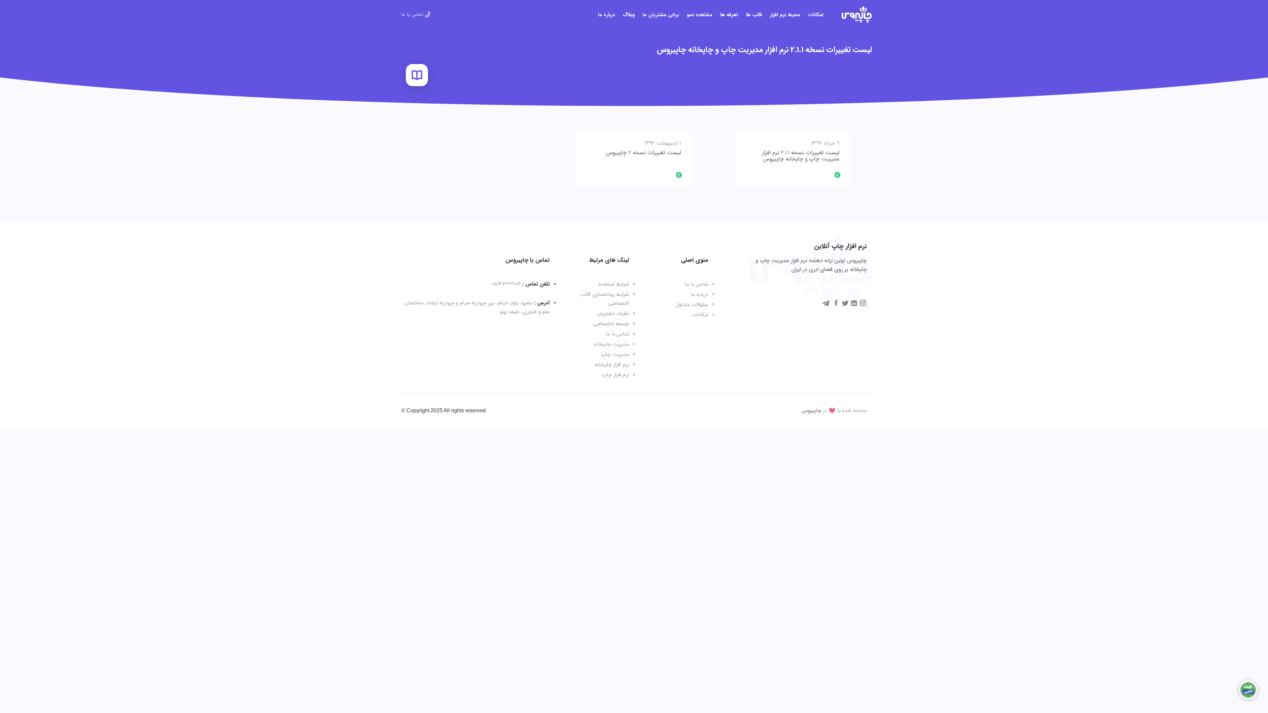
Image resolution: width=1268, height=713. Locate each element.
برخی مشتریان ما (661, 15)
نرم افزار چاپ (615, 375)
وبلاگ (629, 15)
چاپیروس (811, 410)
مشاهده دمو (699, 15)
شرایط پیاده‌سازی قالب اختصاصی (604, 298)
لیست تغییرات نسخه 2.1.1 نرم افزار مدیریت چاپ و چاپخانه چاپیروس (800, 156)
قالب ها (754, 15)
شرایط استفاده (614, 284)
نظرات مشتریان (613, 313)
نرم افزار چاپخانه (612, 364)
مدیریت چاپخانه (611, 344)
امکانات (815, 15)
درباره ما (606, 15)
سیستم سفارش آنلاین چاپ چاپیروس (857, 14)
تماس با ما (412, 14)
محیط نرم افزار (785, 15)
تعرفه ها (729, 15)
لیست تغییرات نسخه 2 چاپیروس (643, 153)
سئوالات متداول (692, 304)
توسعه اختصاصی (611, 324)
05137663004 (506, 284)
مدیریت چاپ (615, 354)
